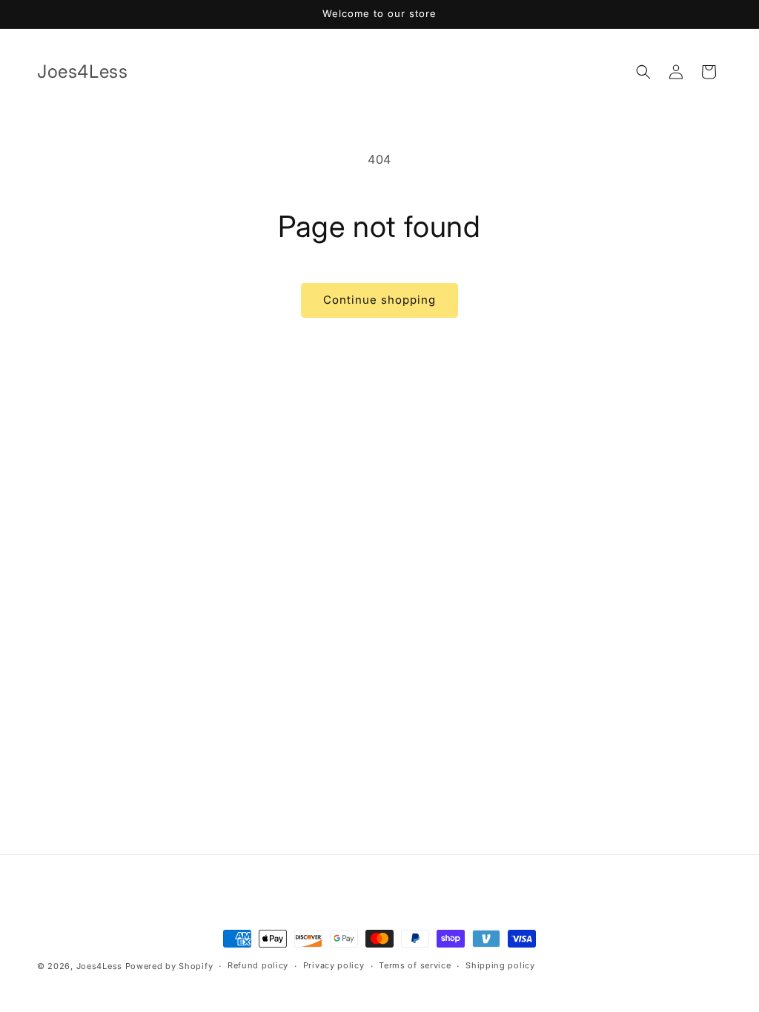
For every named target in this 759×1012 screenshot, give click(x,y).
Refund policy (258, 965)
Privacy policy (334, 965)
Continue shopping (379, 300)
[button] (643, 72)
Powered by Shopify (169, 966)
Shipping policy (500, 965)
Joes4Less (99, 966)
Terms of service (415, 965)
